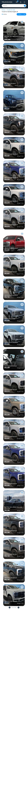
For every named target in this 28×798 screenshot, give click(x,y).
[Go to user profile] (21, 2)
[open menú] (24, 2)
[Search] (25, 6)
